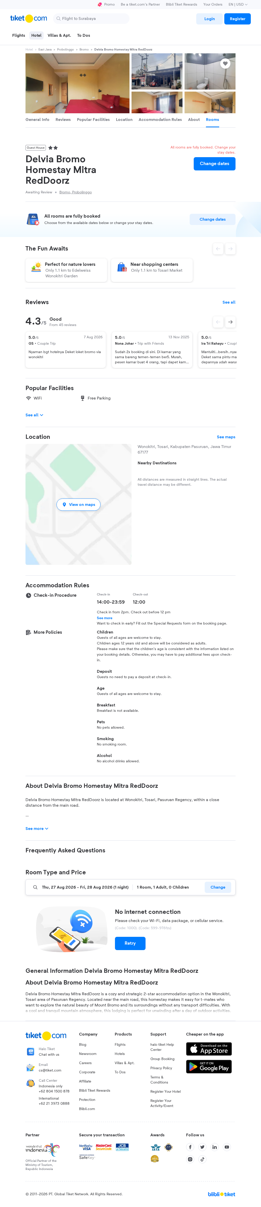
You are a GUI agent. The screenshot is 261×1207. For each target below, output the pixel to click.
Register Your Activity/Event (161, 1103)
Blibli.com (87, 1109)
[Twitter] (202, 1147)
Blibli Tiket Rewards (181, 4)
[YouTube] (227, 1147)
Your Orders (213, 4)
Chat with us (49, 1054)
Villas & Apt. (125, 1063)
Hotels (120, 1054)
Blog (82, 1044)
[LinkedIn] (215, 1147)
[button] (78, 504)
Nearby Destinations (157, 463)
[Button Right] (230, 322)
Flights (120, 1044)
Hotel (29, 49)
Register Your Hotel (165, 1091)
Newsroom (88, 1054)
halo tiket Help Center (162, 1047)
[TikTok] (202, 1159)
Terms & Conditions (159, 1080)
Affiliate (85, 1081)
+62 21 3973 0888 (54, 1103)
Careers (85, 1063)
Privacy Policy (161, 1068)
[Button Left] (218, 322)
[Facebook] (190, 1147)
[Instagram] (190, 1159)
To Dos (120, 1072)
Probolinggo (65, 49)
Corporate (87, 1072)
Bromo (84, 49)
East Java (44, 49)
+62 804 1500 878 (54, 1091)
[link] (209, 18)
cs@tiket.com (50, 1070)
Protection (87, 1100)
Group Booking (162, 1059)
